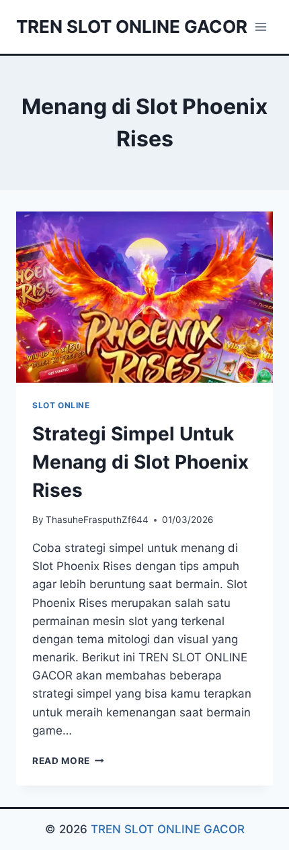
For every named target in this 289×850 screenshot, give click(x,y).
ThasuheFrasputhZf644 (97, 519)
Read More (68, 760)
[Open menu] (260, 26)
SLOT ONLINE (61, 405)
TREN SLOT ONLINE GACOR (168, 829)
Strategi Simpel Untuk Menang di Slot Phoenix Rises (140, 462)
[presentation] (144, 297)
